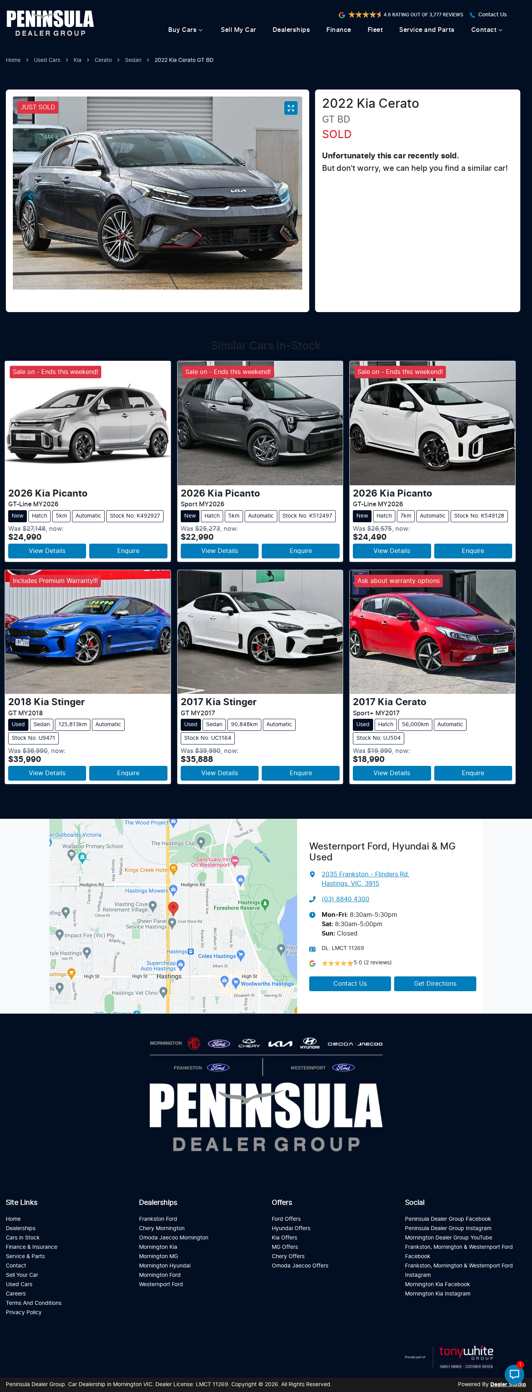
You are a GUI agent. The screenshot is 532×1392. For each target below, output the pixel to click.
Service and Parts (427, 30)
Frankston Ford (158, 1219)
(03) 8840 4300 (345, 899)
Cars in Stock (23, 1238)
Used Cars (47, 60)
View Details (47, 551)
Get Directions (435, 984)
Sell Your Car (22, 1275)
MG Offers (285, 1247)
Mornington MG (158, 1256)
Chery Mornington (162, 1228)
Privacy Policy (24, 1312)
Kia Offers (284, 1238)
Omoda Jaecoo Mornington (173, 1238)
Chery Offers (288, 1256)
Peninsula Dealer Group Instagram (448, 1228)
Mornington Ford (160, 1275)
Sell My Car (238, 30)
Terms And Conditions (34, 1303)
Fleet (375, 30)
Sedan (133, 60)
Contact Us (492, 15)
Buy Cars (182, 30)
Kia (77, 60)
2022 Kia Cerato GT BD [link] (184, 60)
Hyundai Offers (291, 1228)
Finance (338, 30)
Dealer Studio (508, 1384)
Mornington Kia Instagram (437, 1294)
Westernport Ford (161, 1284)
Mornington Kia (158, 1247)
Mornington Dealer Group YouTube (448, 1238)
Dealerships (291, 30)
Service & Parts (25, 1256)
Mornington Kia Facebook (437, 1284)
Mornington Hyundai (164, 1266)
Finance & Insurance (31, 1247)
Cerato (103, 60)
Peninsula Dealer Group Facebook (448, 1219)
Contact (484, 30)
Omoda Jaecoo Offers (300, 1266)
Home (13, 60)
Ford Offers (286, 1219)
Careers (16, 1294)
